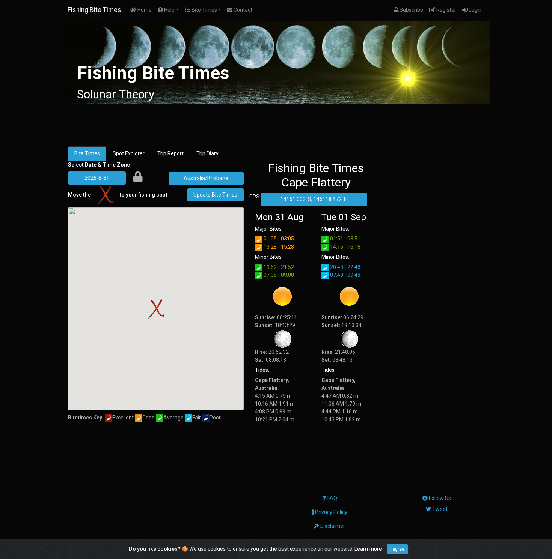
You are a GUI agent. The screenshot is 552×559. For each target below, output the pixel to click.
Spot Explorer (129, 153)
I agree (397, 549)
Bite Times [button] (203, 10)
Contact (242, 10)
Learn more (368, 549)
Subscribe (412, 9)
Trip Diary (207, 153)
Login (476, 9)
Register (447, 9)
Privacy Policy (330, 512)
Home (145, 9)
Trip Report (170, 153)
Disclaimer (332, 526)
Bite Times (87, 153)
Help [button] (169, 10)
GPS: (255, 197)
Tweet (439, 509)
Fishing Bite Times (94, 10)
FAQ (331, 498)
